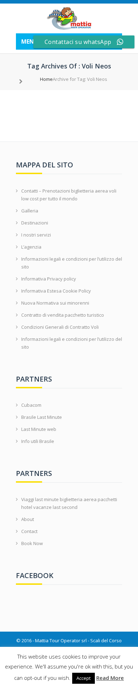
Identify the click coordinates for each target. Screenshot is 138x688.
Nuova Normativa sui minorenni (55, 303)
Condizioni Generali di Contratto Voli (60, 327)
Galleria (29, 210)
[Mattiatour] (69, 18)
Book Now (32, 543)
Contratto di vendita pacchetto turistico (62, 315)
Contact (29, 531)
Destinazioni (34, 223)
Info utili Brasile (37, 441)
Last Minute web (38, 429)
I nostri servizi (36, 235)
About (27, 519)
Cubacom (31, 405)
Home (46, 79)
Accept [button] (83, 678)
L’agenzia (31, 247)
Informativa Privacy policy (48, 279)
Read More (110, 677)
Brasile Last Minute (41, 417)
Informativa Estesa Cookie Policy (56, 291)
